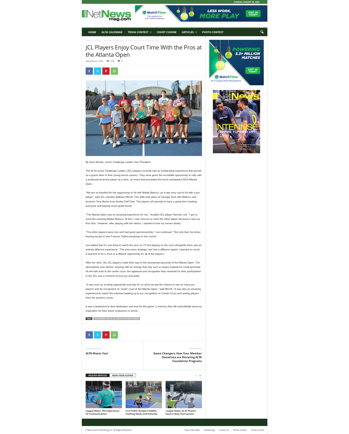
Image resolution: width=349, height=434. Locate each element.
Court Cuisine (166, 32)
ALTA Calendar (112, 32)
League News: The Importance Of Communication (102, 412)
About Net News (192, 430)
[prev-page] (196, 375)
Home (92, 32)
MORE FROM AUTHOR (122, 375)
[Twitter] (97, 71)
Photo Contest (212, 32)
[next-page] (200, 375)
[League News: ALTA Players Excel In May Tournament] (184, 394)
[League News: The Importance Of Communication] (104, 394)
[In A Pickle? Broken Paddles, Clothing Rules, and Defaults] (144, 394)
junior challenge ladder (127, 318)
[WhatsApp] (114, 71)
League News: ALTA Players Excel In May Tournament (181, 412)
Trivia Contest (138, 32)
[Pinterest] (106, 71)
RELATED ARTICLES (98, 375)
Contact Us (224, 430)
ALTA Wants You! (97, 353)
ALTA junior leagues (104, 318)
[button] (262, 32)
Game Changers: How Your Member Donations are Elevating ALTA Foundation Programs (177, 357)
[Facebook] (89, 71)
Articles (188, 32)
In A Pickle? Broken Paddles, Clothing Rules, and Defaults (141, 412)
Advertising (209, 430)
